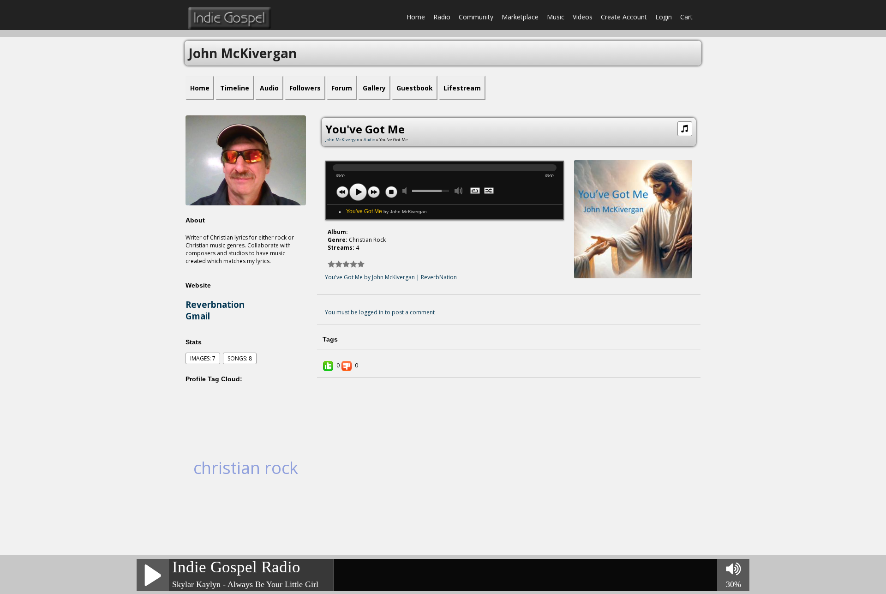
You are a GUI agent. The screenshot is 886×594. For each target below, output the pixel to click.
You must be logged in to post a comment (380, 312)
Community (476, 16)
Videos (583, 16)
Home (416, 16)
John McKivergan (342, 140)
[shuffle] (489, 191)
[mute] (406, 190)
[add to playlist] (684, 127)
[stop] (391, 192)
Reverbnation (215, 304)
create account (624, 16)
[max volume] (459, 190)
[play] (358, 192)
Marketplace (520, 16)
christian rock (245, 467)
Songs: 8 (239, 358)
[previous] (342, 192)
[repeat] (475, 191)
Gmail (198, 316)
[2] (335, 264)
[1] (331, 264)
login (663, 16)
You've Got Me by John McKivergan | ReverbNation (391, 277)
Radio (441, 16)
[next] (373, 192)
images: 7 (203, 358)
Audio (369, 140)
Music (555, 16)
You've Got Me (386, 211)
